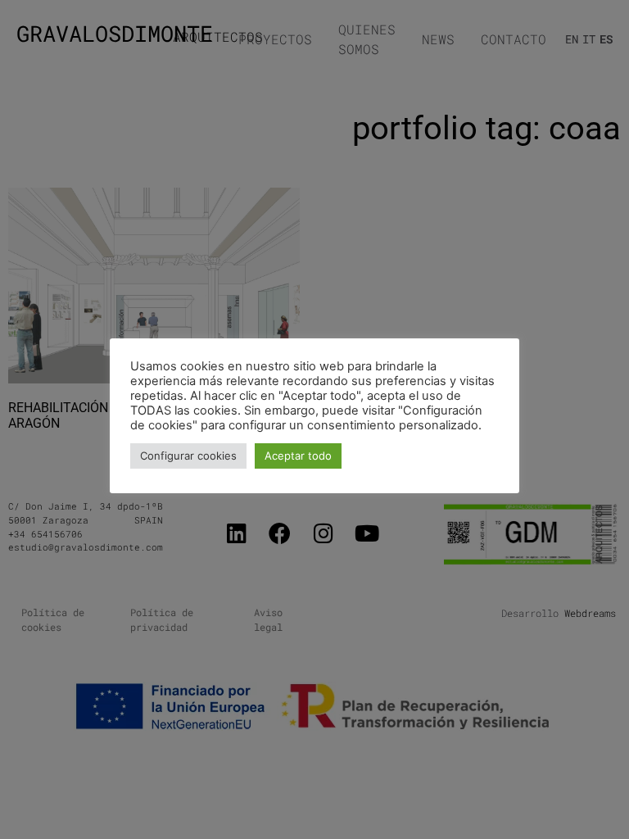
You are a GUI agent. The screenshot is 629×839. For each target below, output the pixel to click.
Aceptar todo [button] (298, 455)
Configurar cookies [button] (188, 455)
